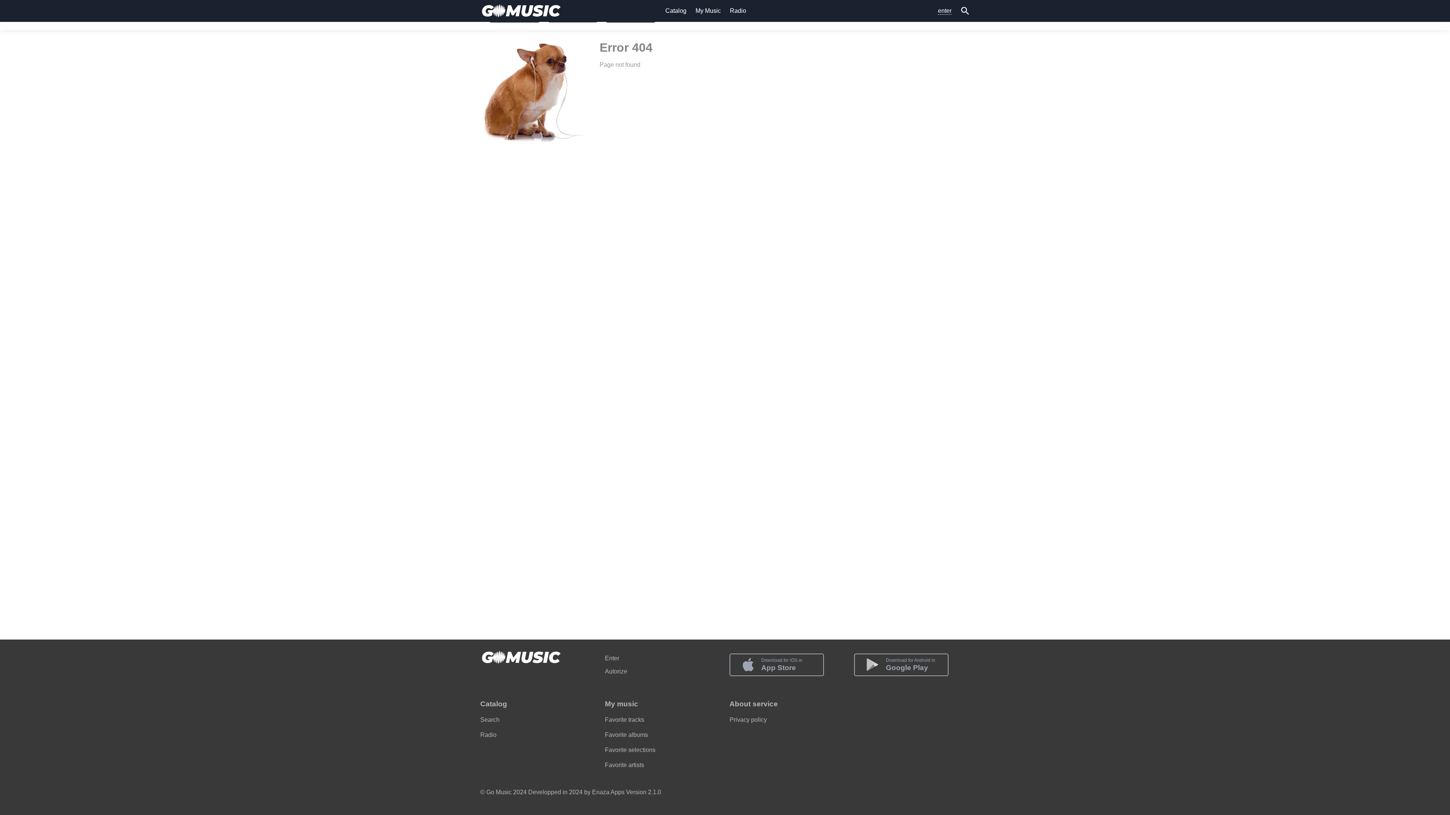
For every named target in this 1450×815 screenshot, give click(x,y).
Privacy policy (748, 720)
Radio (738, 11)
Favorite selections (630, 750)
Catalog (675, 11)
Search (490, 720)
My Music (708, 11)
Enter (612, 658)
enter (945, 11)
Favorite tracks (624, 720)
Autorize (616, 671)
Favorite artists (624, 765)
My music (621, 704)
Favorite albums (626, 735)
